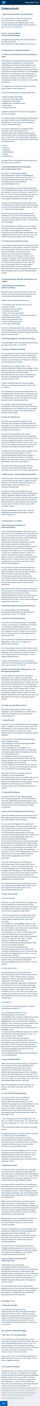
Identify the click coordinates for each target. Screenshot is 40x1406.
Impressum (8, 27)
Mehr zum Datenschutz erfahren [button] (13, 1398)
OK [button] (4, 1403)
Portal (32, 2)
